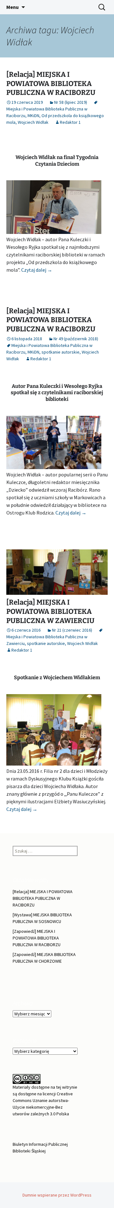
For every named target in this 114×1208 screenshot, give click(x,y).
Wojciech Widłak (33, 122)
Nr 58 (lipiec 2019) (70, 102)
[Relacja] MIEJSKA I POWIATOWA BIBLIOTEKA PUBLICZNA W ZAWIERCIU (50, 611)
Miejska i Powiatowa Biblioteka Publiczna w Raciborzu (46, 112)
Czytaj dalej (36, 270)
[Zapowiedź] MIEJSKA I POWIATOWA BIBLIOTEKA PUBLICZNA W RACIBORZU (36, 937)
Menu (12, 7)
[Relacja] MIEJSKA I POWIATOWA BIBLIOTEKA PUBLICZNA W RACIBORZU (50, 83)
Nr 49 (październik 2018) (76, 339)
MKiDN (33, 115)
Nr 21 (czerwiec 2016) (72, 630)
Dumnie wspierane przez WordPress (57, 1195)
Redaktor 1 (70, 122)
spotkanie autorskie (60, 352)
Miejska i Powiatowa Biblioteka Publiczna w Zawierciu (46, 640)
